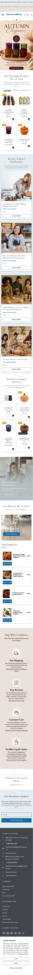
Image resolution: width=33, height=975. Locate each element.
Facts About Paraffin (8, 896)
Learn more (9, 495)
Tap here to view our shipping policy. (16, 670)
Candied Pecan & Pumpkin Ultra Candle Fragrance (18, 575)
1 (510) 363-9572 (11, 863)
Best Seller (7, 90)
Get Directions (11, 853)
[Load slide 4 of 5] (18, 19)
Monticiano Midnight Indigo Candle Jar (8, 440)
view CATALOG (11, 534)
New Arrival (25, 90)
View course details (9, 209)
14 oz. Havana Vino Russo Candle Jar (8, 141)
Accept (16, 959)
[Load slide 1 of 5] (12, 19)
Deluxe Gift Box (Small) (8, 408)
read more (16, 216)
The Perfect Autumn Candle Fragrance (18, 593)
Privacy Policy (23, 954)
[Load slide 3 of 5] (16, 19)
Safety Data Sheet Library (10, 922)
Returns (4, 916)
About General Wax (8, 886)
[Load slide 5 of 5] (20, 19)
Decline (16, 963)
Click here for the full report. (16, 760)
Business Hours (11, 872)
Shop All (4, 547)
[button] (25, 15)
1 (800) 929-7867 (11, 844)
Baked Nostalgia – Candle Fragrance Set (24, 112)
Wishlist (4, 913)
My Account (6, 906)
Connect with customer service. (16, 730)
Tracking (5, 909)
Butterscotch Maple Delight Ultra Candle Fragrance (19, 556)
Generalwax (16, 784)
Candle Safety (6, 919)
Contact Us (5, 889)
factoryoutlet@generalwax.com (16, 848)
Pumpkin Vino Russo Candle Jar (24, 440)
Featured (16, 90)
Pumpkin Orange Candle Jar (24, 140)
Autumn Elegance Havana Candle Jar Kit (8, 112)
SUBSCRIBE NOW (16, 820)
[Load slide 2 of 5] (14, 19)
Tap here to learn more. (16, 700)
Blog (3, 893)
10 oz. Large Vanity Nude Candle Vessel (24, 409)
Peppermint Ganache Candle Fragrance (17, 612)
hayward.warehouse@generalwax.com (17, 867)
